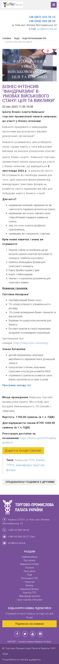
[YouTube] (32, 634)
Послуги (29, 567)
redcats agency (30, 659)
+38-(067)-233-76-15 (42, 17)
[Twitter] (25, 634)
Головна (6, 38)
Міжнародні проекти (29, 596)
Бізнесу (29, 585)
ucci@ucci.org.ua (47, 28)
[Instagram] (40, 634)
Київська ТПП (25, 460)
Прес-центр (29, 571)
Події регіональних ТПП (34, 38)
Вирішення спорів (29, 564)
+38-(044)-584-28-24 (42, 21)
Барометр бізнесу (29, 589)
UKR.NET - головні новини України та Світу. (29, 641)
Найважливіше (29, 557)
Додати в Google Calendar (23, 450)
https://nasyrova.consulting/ (31, 343)
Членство (30, 582)
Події (16, 38)
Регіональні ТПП (29, 578)
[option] (29, 65)
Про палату (29, 560)
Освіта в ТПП (29, 592)
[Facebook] (17, 634)
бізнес (40, 460)
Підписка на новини (29, 623)
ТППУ (10, 465)
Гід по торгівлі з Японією (29, 599)
